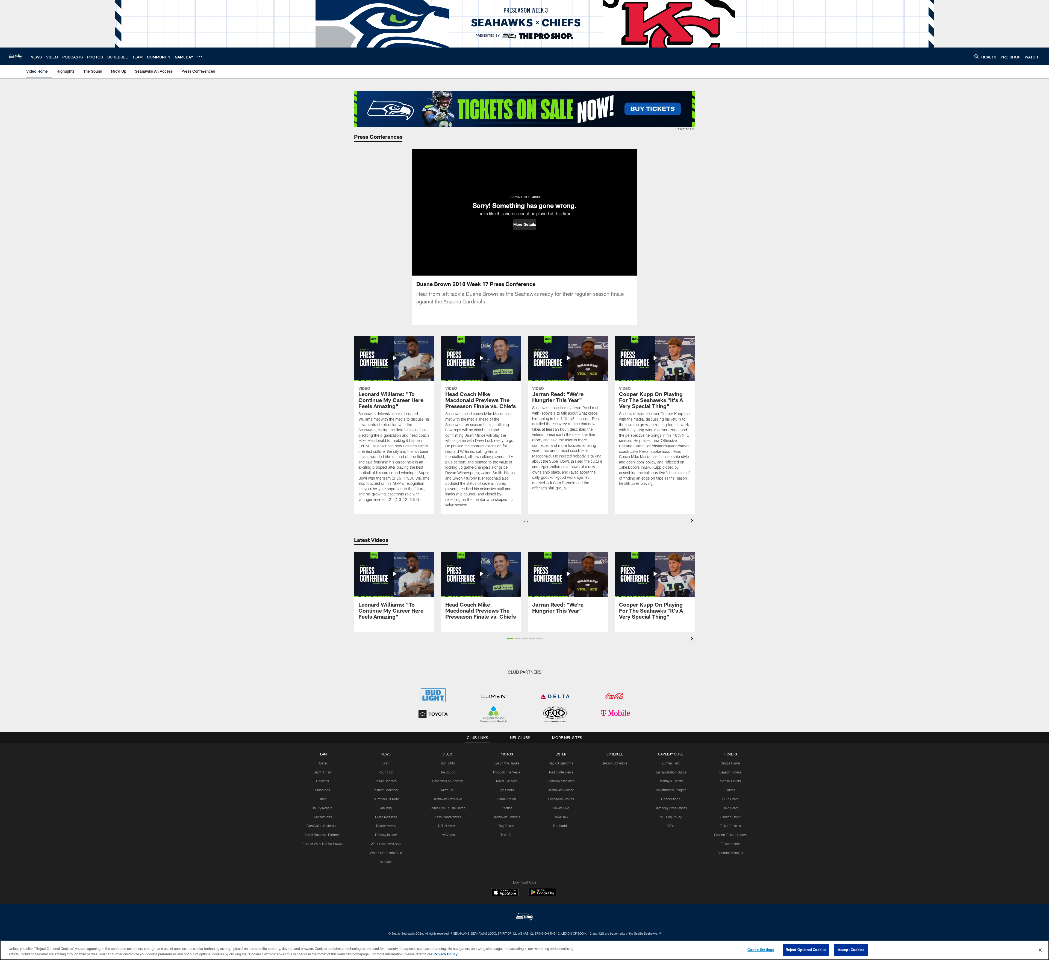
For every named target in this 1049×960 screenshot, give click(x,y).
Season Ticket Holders (730, 835)
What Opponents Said (386, 853)
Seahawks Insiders (560, 781)
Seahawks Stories (561, 799)
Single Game (730, 763)
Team (322, 754)
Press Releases (386, 817)
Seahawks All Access (447, 781)
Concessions (670, 799)
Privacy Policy (446, 954)
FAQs (670, 826)
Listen (561, 754)
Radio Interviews (561, 772)
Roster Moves (386, 826)
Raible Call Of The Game (447, 808)
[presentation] (693, 521)
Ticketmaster (730, 844)
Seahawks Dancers (506, 817)
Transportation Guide (670, 772)
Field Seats (730, 808)
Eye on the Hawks (506, 763)
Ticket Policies (730, 826)
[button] (524, 224)
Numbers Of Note (386, 799)
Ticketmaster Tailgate (670, 790)
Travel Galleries (506, 781)
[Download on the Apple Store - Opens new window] (505, 892)
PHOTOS (506, 754)
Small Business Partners (322, 835)
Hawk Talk (561, 817)
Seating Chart (730, 817)
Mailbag (386, 808)
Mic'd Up (447, 790)
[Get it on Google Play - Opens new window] (542, 895)
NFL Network (447, 826)
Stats (322, 799)
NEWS (386, 754)
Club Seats (730, 799)
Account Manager (730, 853)
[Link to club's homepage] (15, 56)
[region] (524, 950)
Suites (730, 790)
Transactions (322, 817)
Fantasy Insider (386, 835)
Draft (386, 763)
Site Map (386, 862)
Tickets (730, 754)
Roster (322, 763)
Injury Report (322, 808)
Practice (506, 808)
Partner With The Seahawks (322, 844)
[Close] (1040, 950)
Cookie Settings (760, 949)
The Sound (447, 772)
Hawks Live (561, 808)
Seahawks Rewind (561, 790)
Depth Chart (322, 772)
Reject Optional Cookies (806, 949)
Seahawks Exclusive (447, 799)
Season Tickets (730, 772)
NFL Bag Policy (671, 817)
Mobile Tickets (730, 781)
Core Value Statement (322, 826)
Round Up (386, 772)
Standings (322, 790)
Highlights (447, 763)
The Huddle (561, 826)
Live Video (447, 835)
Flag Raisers (506, 826)
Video (447, 754)
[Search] (976, 56)
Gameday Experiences (671, 808)
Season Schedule (614, 763)
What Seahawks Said (386, 844)
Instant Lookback (386, 790)
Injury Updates (386, 781)
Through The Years (506, 772)
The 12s (506, 835)
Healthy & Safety (671, 781)
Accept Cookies (851, 949)
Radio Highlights (561, 763)
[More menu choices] (200, 56)
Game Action (506, 799)
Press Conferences (447, 817)
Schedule (614, 754)
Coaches (322, 781)
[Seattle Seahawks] (524, 917)
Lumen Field (671, 763)
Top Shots (506, 790)
